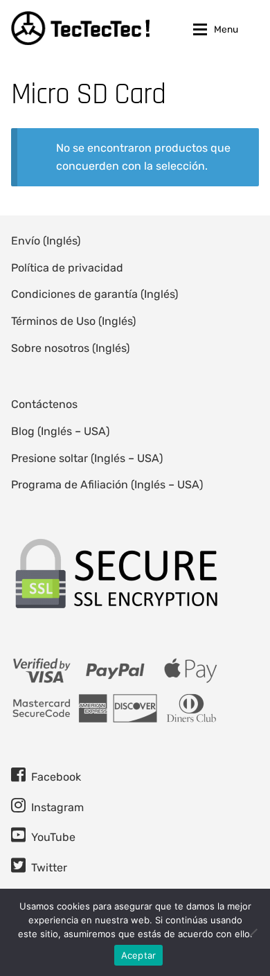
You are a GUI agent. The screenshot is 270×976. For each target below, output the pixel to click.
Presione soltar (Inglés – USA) (87, 458)
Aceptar (138, 955)
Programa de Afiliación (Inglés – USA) (107, 484)
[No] (253, 932)
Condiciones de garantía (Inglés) (94, 294)
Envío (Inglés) (45, 240)
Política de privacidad (67, 267)
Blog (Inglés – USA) (60, 431)
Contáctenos (44, 404)
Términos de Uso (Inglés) (73, 321)
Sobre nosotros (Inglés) (70, 348)
